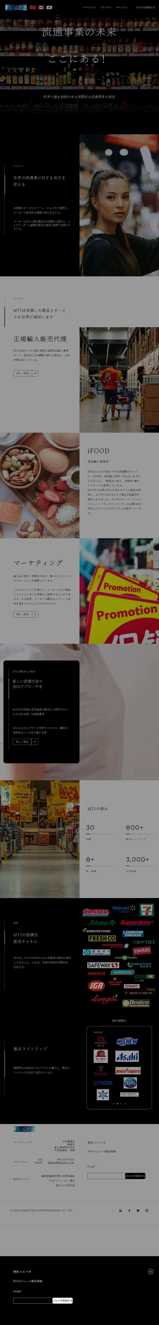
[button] (150, 1271)
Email (16, 1291)
